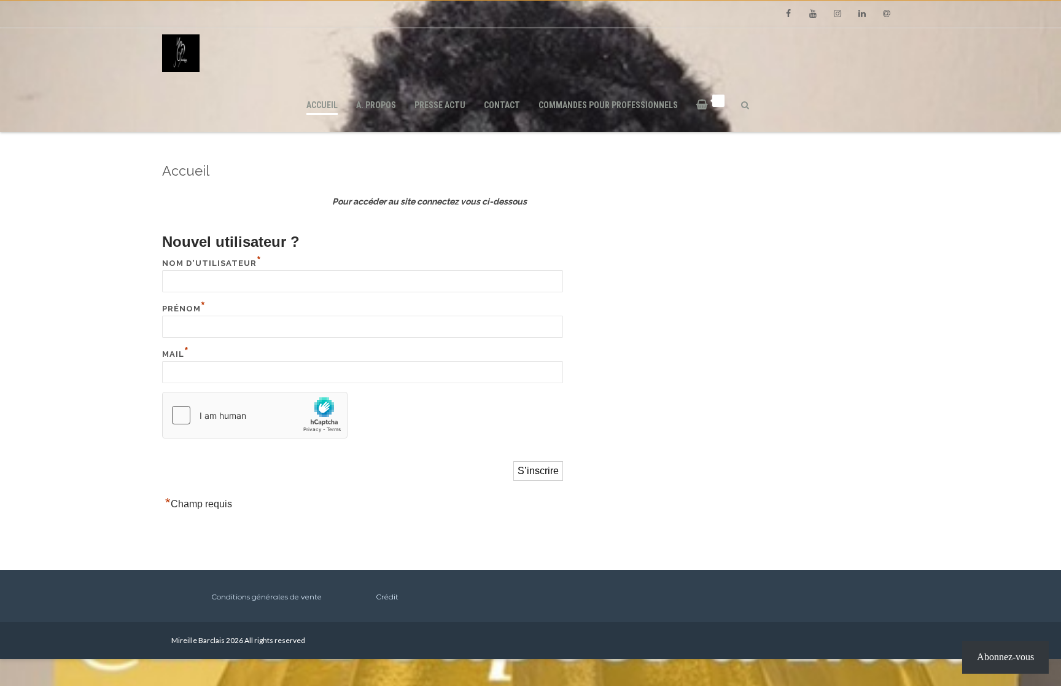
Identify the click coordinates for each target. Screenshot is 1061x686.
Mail (175, 354)
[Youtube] (813, 14)
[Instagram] (837, 14)
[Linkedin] (862, 14)
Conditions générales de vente (266, 596)
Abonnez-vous (1005, 657)
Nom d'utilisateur (212, 263)
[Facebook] (788, 14)
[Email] (886, 14)
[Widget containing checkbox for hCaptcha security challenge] (255, 415)
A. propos (376, 105)
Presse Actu (439, 105)
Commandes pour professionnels (608, 105)
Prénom (184, 308)
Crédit (387, 596)
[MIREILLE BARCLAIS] (530, 53)
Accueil (322, 105)
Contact (502, 105)
